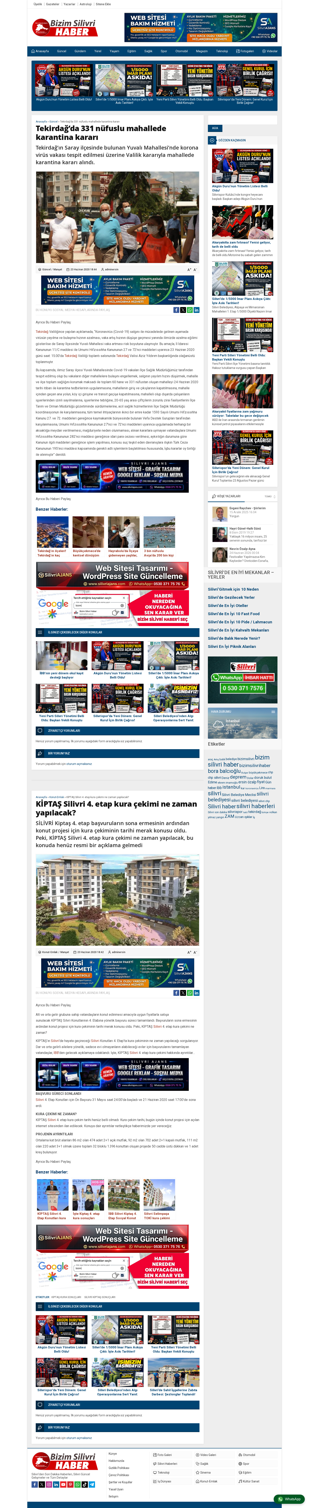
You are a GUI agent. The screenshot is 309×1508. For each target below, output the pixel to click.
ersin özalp (247, 782)
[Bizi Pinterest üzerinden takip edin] (70, 1484)
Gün (268, 782)
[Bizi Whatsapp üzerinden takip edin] (77, 1484)
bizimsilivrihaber (255, 765)
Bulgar (244, 772)
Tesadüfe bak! (239, 561)
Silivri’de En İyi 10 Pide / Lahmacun (240, 622)
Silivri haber (222, 806)
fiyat (261, 782)
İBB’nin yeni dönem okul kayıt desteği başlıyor (61, 675)
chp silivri (214, 778)
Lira (262, 788)
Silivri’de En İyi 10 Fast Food (234, 613)
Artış (216, 759)
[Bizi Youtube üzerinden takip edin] (63, 1484)
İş (254, 817)
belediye (231, 759)
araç (210, 759)
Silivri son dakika (217, 812)
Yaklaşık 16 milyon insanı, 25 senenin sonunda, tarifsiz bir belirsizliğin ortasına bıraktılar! (249, 520)
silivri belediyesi (244, 800)
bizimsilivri (246, 759)
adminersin (111, 269)
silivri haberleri (255, 806)
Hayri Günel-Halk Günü (245, 508)
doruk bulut (263, 778)
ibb (219, 788)
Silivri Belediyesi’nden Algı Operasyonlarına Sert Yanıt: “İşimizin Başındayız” (245, 101)
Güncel (53, 121)
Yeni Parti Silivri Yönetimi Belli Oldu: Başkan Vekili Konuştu (124, 101)
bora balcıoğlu (224, 771)
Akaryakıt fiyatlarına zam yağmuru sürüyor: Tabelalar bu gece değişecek (240, 414)
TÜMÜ (268, 496)
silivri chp (264, 801)
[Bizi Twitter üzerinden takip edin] (42, 1484)
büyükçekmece (258, 772)
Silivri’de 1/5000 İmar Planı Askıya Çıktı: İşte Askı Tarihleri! (63, 101)
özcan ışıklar (243, 817)
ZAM (229, 816)
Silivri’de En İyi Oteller (228, 605)
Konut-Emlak (56, 797)
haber (212, 788)
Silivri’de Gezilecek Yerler (231, 597)
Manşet (57, 269)
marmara (270, 788)
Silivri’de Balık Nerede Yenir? (234, 638)
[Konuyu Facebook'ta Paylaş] (176, 310)
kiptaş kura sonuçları (66, 1297)
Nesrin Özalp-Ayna (242, 528)
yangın (220, 817)
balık (222, 759)
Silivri (157, 1027)
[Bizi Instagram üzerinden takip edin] (49, 1484)
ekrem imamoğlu (228, 782)
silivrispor (235, 812)
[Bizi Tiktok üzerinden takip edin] (85, 1484)
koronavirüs (252, 788)
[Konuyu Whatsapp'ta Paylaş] (190, 310)
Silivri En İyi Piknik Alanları (232, 646)
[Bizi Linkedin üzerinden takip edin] (56, 1484)
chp (270, 772)
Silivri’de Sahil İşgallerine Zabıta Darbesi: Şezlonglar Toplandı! (173, 1392)
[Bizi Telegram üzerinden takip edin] (92, 1484)
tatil (245, 812)
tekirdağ (254, 812)
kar (243, 788)
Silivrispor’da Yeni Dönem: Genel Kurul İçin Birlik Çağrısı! (184, 101)
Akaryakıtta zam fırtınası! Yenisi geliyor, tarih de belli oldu (241, 245)
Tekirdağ (42, 332)
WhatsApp (293, 1499)
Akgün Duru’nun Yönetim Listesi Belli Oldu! (240, 188)
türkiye (265, 812)
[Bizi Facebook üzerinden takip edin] (35, 1484)
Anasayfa (41, 121)
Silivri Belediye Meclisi (239, 795)
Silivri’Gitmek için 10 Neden (233, 589)
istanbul (231, 787)
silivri (214, 793)
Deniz (225, 778)
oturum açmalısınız (79, 764)
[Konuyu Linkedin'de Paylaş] (196, 310)
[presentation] (38, 83)
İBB (56, 1053)
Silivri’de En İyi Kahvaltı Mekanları (238, 630)
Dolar (250, 778)
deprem (238, 777)
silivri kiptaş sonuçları (99, 1297)
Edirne (212, 782)
